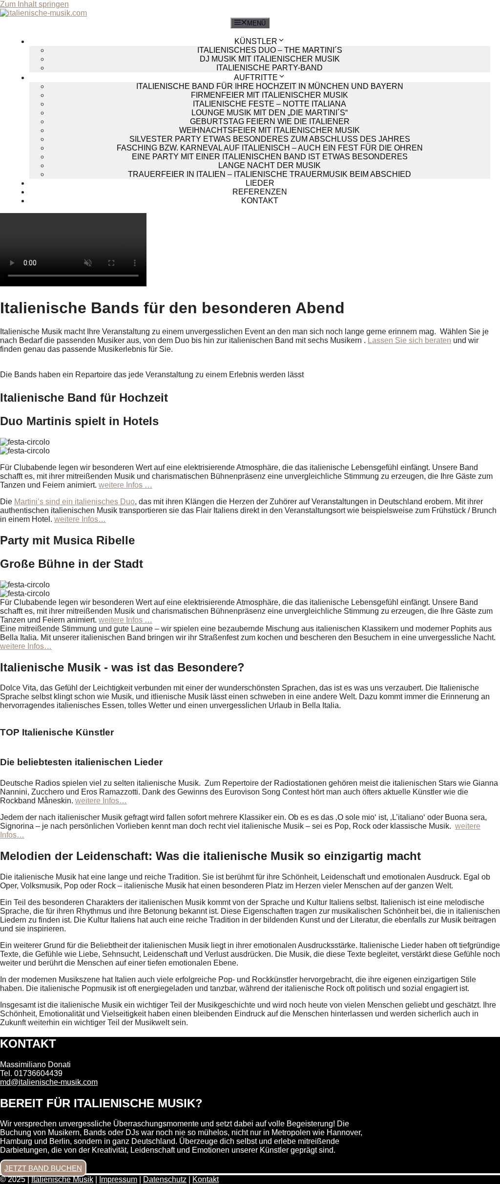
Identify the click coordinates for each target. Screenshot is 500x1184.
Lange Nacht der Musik (269, 165)
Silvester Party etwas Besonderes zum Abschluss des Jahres (269, 139)
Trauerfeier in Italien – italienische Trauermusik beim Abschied (269, 174)
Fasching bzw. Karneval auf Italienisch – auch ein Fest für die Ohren (270, 148)
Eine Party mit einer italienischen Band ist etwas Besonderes (270, 156)
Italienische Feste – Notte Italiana (269, 104)
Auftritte (256, 77)
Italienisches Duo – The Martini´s (269, 50)
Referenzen (259, 192)
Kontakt (259, 200)
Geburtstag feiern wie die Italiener (270, 121)
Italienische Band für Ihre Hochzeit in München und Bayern (269, 86)
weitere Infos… (80, 519)
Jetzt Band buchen (43, 1168)
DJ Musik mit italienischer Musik (270, 59)
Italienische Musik (62, 1179)
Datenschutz (165, 1179)
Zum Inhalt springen (34, 4)
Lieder (260, 183)
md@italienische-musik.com (49, 1082)
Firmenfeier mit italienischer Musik (269, 95)
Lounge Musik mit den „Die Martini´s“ (269, 112)
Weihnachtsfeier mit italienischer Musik (269, 130)
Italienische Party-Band (269, 68)
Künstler (255, 41)
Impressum (118, 1179)
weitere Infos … (125, 485)
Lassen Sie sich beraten (409, 340)
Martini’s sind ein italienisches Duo (74, 501)
